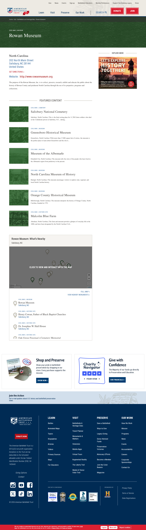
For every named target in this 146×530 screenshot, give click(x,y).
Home (19, 10)
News (56, 3)
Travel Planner (77, 431)
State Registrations (129, 498)
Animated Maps (54, 428)
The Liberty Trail (80, 465)
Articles (51, 444)
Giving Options (21, 472)
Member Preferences (102, 3)
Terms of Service (128, 493)
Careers (124, 454)
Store (137, 3)
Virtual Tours (77, 454)
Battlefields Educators (85, 3)
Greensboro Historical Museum (51, 132)
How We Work (126, 423)
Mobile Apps (77, 449)
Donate (117, 11)
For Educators (53, 465)
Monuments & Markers (77, 437)
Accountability (126, 449)
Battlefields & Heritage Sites (77, 424)
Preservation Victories (102, 447)
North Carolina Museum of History (53, 174)
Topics (50, 434)
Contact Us (125, 467)
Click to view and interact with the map (50, 267)
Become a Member (104, 459)
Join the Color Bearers (102, 466)
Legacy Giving (104, 433)
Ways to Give (102, 428)
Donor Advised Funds (102, 440)
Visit (52, 12)
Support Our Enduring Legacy (122, 3)
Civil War (12, 30)
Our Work (80, 12)
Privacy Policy (127, 488)
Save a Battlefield (103, 423)
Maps (50, 460)
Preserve (65, 12)
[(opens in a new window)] (13, 485)
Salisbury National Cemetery (49, 111)
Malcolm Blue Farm (43, 216)
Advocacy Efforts (103, 454)
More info (113, 528)
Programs (125, 434)
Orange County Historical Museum (53, 195)
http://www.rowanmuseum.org (36, 76)
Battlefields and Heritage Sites (26, 19)
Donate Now (21, 436)
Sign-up (72, 3)
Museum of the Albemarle (47, 153)
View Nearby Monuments (79, 295)
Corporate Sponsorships (126, 461)
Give (50, 3)
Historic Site (43, 212)
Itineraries (76, 444)
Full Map (85, 292)
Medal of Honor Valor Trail (79, 471)
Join (132, 11)
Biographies (52, 439)
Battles (50, 423)
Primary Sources (54, 454)
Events (64, 3)
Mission (124, 428)
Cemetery (42, 108)
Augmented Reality (79, 459)
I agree (104, 528)
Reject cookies (125, 528)
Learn (41, 12)
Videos (50, 449)
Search (100, 12)
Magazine (100, 472)
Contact (21, 477)
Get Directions (20, 71)
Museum (42, 128)
